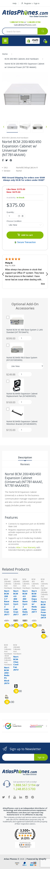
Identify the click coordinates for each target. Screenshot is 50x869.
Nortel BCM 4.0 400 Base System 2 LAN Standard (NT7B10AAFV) (24, 331)
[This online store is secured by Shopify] (33, 41)
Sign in (36, 3)
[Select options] (34, 625)
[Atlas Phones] (25, 13)
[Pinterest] (11, 160)
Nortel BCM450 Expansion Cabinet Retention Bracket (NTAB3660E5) (22, 422)
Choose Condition (14, 221)
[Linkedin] (20, 797)
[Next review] (47, 274)
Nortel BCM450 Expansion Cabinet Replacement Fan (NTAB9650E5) (22, 394)
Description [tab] (25, 457)
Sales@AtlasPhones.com (25, 25)
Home (5, 54)
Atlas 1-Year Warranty (26, 547)
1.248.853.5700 (33, 22)
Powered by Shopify (36, 859)
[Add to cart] (7, 625)
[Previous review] (3, 274)
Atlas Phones (10, 859)
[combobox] (25, 31)
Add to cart (27, 235)
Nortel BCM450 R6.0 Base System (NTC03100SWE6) (21, 358)
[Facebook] (2, 160)
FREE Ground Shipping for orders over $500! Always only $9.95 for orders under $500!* (23, 178)
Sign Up (41, 757)
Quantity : (11, 212)
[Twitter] (6, 160)
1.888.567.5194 (16, 22)
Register (27, 3)
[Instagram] (26, 797)
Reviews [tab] (25, 464)
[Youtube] (14, 797)
